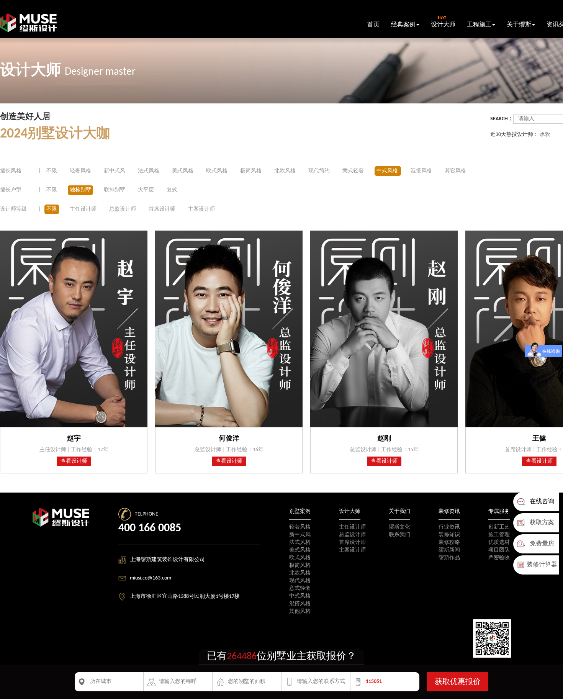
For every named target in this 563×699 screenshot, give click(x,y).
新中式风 (115, 171)
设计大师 (443, 25)
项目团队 (499, 550)
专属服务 (499, 511)
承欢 (545, 135)
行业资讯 (449, 527)
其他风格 (300, 611)
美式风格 (183, 171)
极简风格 (251, 171)
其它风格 (455, 171)
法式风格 (149, 171)
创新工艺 (499, 527)
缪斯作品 (449, 558)
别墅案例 (300, 511)
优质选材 (499, 542)
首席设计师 (162, 209)
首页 (373, 25)
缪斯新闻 (449, 550)
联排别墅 (114, 190)
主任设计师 (83, 209)
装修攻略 (449, 542)
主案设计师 (201, 209)
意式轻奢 (353, 171)
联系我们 (399, 535)
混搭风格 (422, 171)
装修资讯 (449, 511)
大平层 (146, 190)
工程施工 (479, 25)
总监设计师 (122, 209)
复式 (172, 190)
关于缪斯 (519, 25)
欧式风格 (217, 171)
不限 (51, 171)
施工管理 (499, 535)
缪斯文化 (399, 527)
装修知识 (449, 535)
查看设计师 (74, 461)
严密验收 (499, 558)
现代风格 (300, 581)
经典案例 (403, 25)
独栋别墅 (80, 190)
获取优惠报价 (458, 682)
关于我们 (399, 511)
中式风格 (387, 171)
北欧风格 (285, 171)
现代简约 (319, 171)
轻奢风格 (81, 171)
